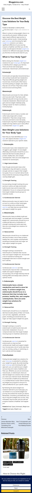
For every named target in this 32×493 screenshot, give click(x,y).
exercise (5, 207)
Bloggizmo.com (16, 2)
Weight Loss (17, 409)
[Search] (29, 9)
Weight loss (26, 406)
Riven (22, 28)
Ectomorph (19, 406)
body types (10, 409)
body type (9, 41)
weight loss (6, 43)
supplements (18, 462)
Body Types (11, 406)
